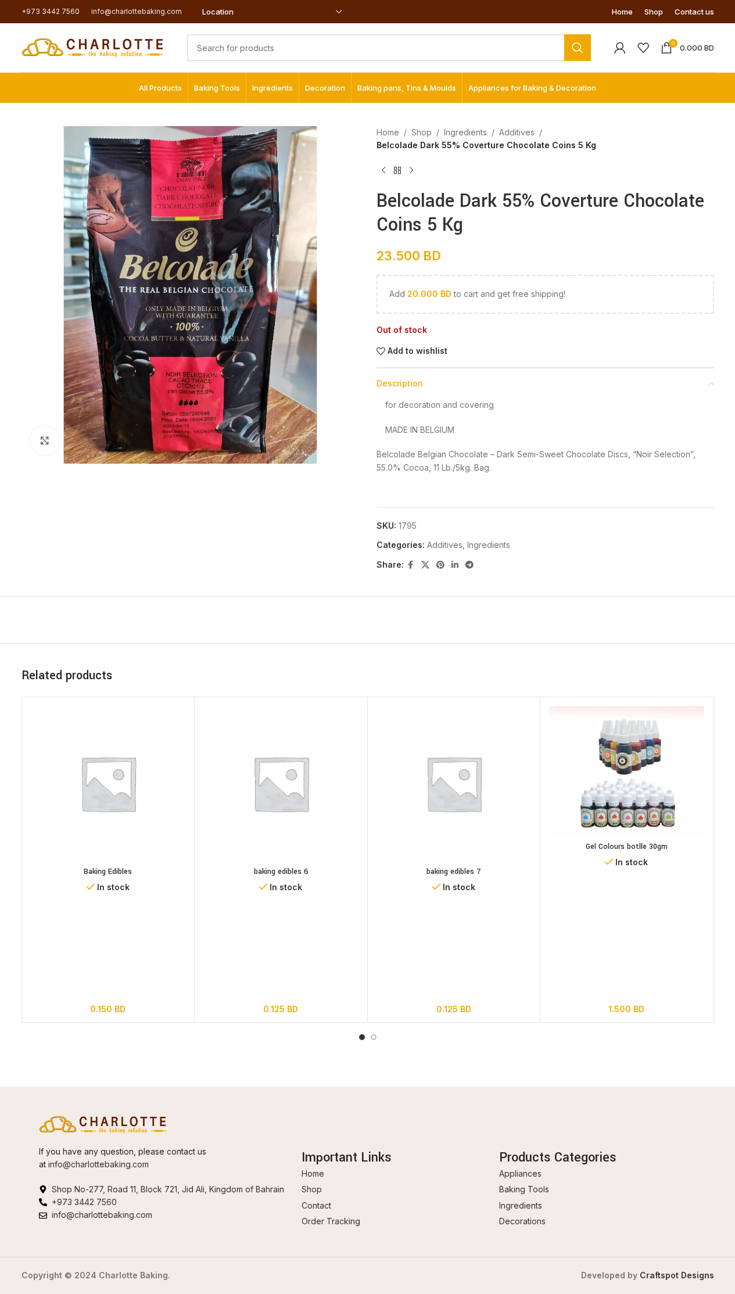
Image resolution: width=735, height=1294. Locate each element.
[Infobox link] (50, 11)
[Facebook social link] (411, 565)
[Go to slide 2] (374, 1037)
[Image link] (103, 1123)
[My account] (620, 47)
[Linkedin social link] (455, 565)
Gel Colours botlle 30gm (627, 846)
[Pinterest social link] (440, 565)
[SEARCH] (577, 47)
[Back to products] (397, 171)
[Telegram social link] (469, 565)
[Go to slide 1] (362, 1037)
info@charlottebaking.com (98, 1164)
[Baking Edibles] (108, 783)
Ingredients (465, 132)
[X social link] (425, 565)
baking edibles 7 (453, 871)
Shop (421, 132)
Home (388, 132)
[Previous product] (383, 171)
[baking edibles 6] (280, 783)
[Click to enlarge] (44, 440)
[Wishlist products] (643, 47)
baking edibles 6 (281, 871)
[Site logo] (92, 47)
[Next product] (411, 171)
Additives (517, 132)
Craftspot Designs (677, 1275)
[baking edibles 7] (454, 783)
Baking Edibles (108, 871)
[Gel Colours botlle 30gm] (626, 771)
